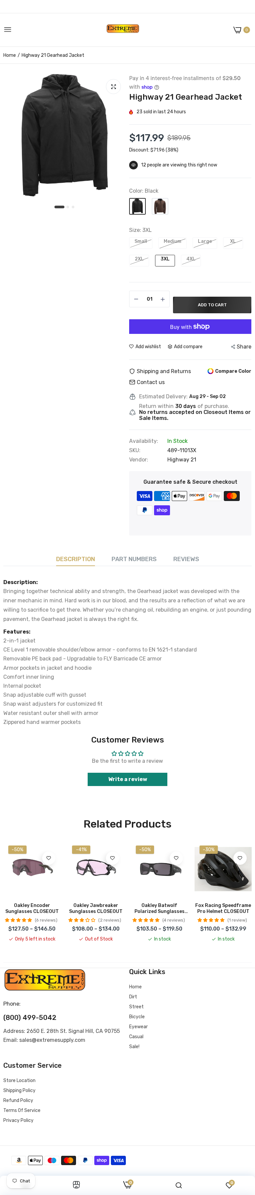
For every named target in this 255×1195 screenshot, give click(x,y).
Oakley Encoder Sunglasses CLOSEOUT (32, 908)
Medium (172, 241)
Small (140, 241)
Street (136, 1007)
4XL (191, 259)
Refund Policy (18, 1100)
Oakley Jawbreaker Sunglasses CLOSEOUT (96, 908)
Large (205, 241)
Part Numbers (134, 559)
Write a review (127, 779)
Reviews (186, 559)
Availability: (143, 441)
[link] (48, 858)
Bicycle (137, 1017)
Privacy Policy (18, 1120)
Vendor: (138, 460)
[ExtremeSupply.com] (122, 30)
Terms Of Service (22, 1110)
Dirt (133, 997)
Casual (136, 1037)
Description (75, 559)
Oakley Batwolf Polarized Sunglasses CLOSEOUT (159, 909)
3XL (165, 259)
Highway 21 (181, 459)
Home (9, 55)
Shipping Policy (19, 1090)
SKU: (134, 450)
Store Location (19, 1080)
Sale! (134, 1046)
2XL (139, 259)
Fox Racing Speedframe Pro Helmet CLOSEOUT (223, 908)
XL (233, 241)
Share (244, 347)
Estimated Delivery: (163, 397)
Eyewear (138, 1027)
